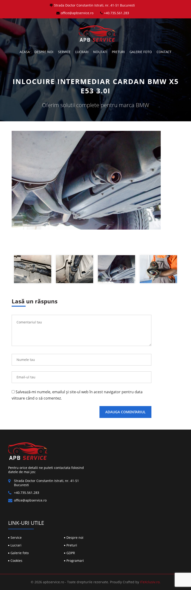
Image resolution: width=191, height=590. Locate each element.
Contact (164, 52)
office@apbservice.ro (77, 13)
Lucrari (82, 52)
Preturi (118, 52)
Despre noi (43, 52)
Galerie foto (141, 52)
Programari (75, 560)
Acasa (25, 52)
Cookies (16, 560)
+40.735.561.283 (116, 13)
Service (64, 52)
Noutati (100, 52)
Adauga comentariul (125, 412)
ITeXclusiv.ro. (150, 582)
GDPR (70, 553)
